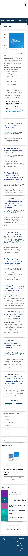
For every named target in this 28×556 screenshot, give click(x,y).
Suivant (19, 404)
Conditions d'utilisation (18, 538)
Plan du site (20, 541)
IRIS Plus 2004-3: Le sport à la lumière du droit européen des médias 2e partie (14, 288)
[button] (14, 400)
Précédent (9, 404)
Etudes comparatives (9, 441)
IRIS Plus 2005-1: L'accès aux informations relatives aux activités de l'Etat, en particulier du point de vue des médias (14, 203)
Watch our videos (14, 529)
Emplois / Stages (20, 545)
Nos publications (8, 416)
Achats (19, 543)
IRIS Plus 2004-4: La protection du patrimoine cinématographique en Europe (13, 262)
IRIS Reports (7, 438)
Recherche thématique (9, 422)
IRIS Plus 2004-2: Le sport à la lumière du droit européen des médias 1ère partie (14, 314)
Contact (20, 540)
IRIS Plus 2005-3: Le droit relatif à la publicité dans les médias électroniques (14, 150)
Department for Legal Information (11, 413)
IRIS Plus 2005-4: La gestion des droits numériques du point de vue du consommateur (14, 126)
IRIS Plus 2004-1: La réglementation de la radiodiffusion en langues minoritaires (13, 344)
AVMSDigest (7, 432)
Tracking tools (7, 425)
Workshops (6, 419)
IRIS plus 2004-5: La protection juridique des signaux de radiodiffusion (13, 234)
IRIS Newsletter (7, 435)
